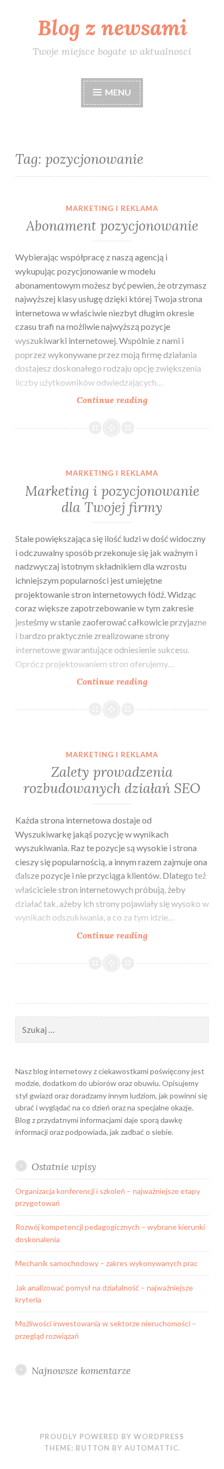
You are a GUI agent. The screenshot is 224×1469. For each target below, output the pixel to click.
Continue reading (143, 400)
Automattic (151, 1448)
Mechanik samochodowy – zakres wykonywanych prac (106, 1263)
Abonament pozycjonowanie (112, 225)
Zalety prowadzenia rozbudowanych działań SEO (112, 780)
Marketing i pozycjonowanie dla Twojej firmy (112, 499)
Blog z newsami (112, 27)
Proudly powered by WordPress (112, 1436)
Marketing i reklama (112, 208)
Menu (118, 92)
